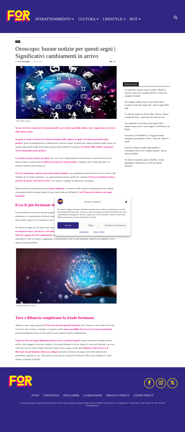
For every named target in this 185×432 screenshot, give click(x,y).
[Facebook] (149, 383)
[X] (172, 383)
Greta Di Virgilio (24, 61)
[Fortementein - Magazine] (13, 16)
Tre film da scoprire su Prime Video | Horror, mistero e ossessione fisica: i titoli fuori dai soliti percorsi (147, 115)
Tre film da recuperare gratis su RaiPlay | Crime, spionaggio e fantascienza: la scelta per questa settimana (145, 163)
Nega (90, 225)
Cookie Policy (84, 232)
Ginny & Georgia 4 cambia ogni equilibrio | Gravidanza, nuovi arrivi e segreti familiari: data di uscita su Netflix (145, 151)
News (24, 37)
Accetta (68, 225)
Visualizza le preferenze (115, 225)
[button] (126, 201)
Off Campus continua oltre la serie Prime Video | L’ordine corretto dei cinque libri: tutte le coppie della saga (147, 105)
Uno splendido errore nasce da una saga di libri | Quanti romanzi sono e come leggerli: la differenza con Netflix (147, 126)
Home (17, 37)
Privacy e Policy (98, 232)
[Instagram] (161, 383)
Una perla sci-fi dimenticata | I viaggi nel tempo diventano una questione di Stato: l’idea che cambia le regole (147, 138)
